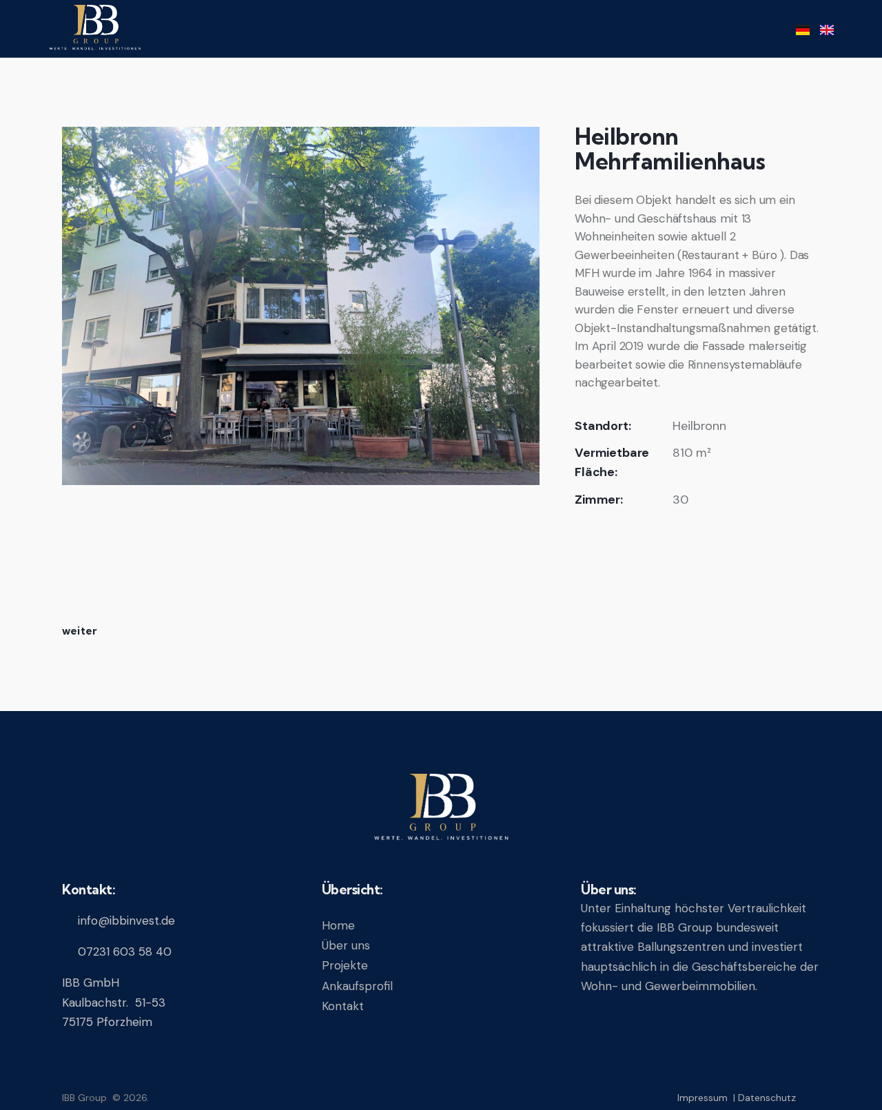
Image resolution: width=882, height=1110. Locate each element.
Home (338, 925)
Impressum (702, 1097)
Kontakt (343, 1006)
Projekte (345, 965)
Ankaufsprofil (357, 986)
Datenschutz (767, 1097)
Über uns (346, 945)
